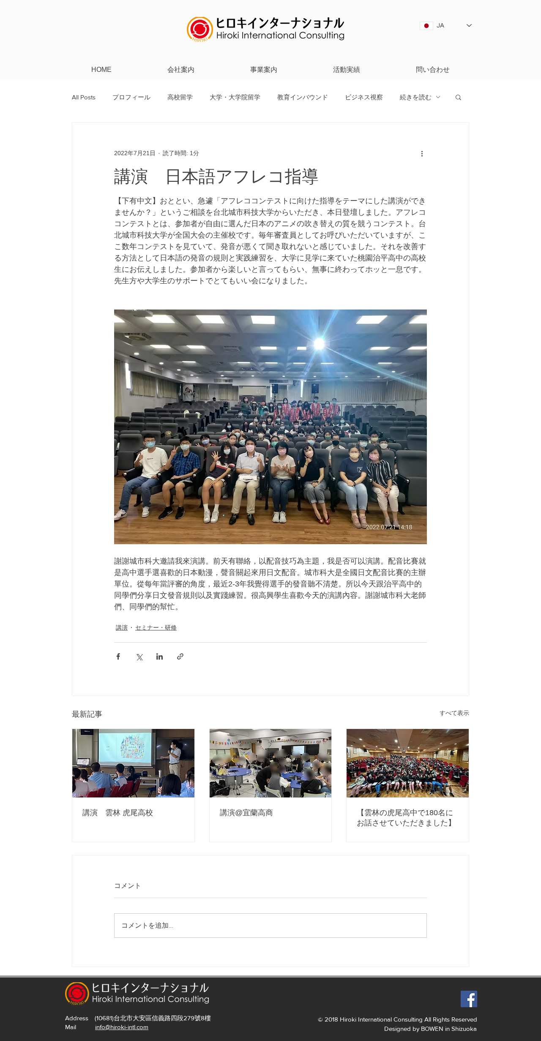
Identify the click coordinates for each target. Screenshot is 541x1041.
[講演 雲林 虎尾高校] (133, 763)
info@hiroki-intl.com (121, 1026)
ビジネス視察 (364, 97)
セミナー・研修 (156, 627)
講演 (122, 627)
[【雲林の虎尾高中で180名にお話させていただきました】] (408, 763)
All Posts (84, 97)
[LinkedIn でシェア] (160, 656)
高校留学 (180, 97)
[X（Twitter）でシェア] (139, 656)
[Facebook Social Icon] (469, 999)
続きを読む (416, 97)
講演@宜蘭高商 (246, 812)
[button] (458, 96)
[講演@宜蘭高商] (271, 763)
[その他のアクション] (422, 153)
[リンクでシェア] (180, 656)
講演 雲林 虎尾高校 (117, 812)
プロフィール (131, 97)
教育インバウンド (302, 97)
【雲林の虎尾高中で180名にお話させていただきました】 (406, 817)
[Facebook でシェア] (118, 656)
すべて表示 (454, 713)
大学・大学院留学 (235, 97)
